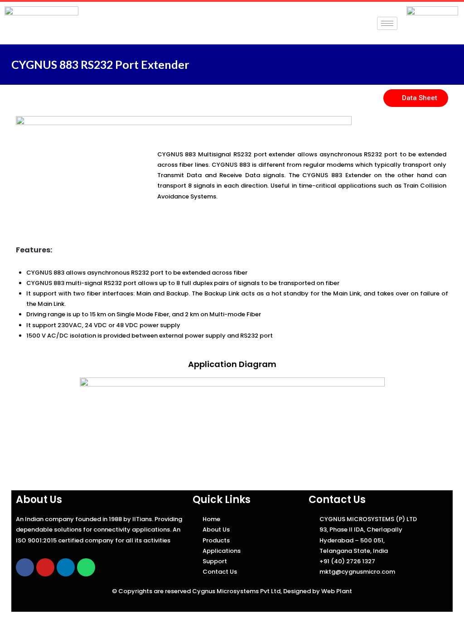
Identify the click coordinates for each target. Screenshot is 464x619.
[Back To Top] (441, 596)
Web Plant (336, 591)
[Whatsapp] (86, 567)
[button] (415, 98)
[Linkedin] (66, 567)
